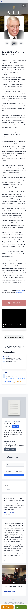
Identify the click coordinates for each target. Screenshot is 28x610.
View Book (7, 426)
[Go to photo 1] (13, 582)
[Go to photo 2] (14, 582)
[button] (14, 574)
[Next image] (25, 574)
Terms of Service (18, 603)
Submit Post (14, 475)
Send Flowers (19, 381)
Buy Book (15, 426)
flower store (19, 292)
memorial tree (20, 290)
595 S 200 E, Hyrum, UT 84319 (13, 363)
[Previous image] (3, 574)
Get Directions (8, 366)
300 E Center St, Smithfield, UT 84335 (15, 378)
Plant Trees (19, 366)
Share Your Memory (10, 449)
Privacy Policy (10, 603)
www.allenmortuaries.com (9, 285)
